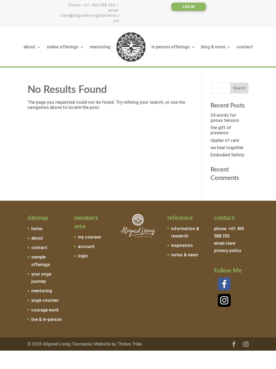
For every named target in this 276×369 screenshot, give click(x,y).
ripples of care (225, 140)
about (29, 46)
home (36, 228)
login (83, 256)
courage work (44, 310)
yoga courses (44, 300)
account (86, 246)
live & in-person (46, 319)
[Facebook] (224, 283)
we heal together (227, 147)
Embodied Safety (227, 154)
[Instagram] (224, 300)
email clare (224, 243)
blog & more (213, 46)
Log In (188, 7)
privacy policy (227, 250)
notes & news (184, 254)
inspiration (182, 245)
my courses (89, 237)
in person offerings (170, 46)
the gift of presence (221, 130)
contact (245, 46)
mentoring (100, 46)
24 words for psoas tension (225, 118)
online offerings (62, 46)
